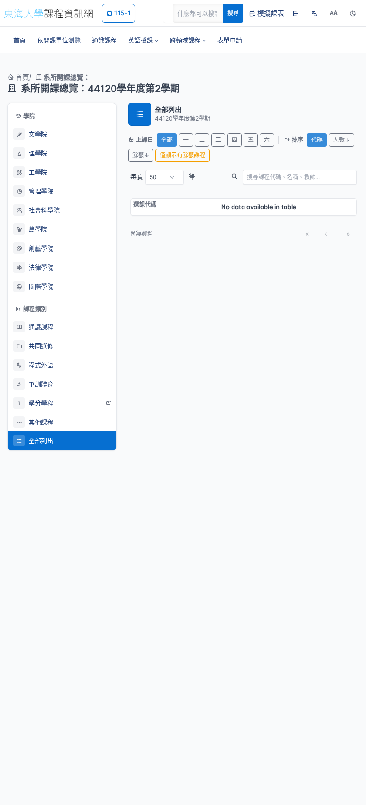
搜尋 (233, 13)
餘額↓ (140, 155)
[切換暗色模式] (352, 13)
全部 (167, 139)
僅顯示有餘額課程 (182, 155)
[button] (143, 40)
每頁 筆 (162, 176)
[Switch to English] (314, 13)
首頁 (21, 77)
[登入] (295, 13)
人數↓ (341, 139)
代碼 (317, 139)
